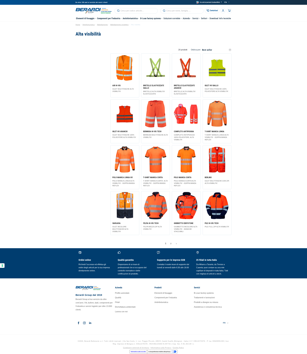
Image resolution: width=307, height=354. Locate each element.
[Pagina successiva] (176, 243)
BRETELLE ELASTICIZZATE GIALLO (153, 86)
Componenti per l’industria (165, 298)
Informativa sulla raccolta (138, 351)
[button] (86, 18)
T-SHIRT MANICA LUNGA (214, 131)
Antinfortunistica (89, 25)
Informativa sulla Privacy (161, 348)
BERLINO (208, 177)
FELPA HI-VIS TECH (151, 223)
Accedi (210, 2)
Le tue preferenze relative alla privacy (159, 351)
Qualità (118, 298)
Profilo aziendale (122, 293)
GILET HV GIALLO (211, 85)
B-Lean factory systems (204, 293)
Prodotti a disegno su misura (206, 302)
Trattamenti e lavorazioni (204, 298)
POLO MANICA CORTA (182, 177)
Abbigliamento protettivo (119, 25)
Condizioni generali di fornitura (136, 348)
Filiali (117, 302)
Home (78, 25)
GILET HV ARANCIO (120, 131)
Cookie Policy (178, 348)
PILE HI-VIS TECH (211, 223)
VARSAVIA (116, 223)
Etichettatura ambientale (125, 307)
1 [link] (165, 243)
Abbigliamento (102, 25)
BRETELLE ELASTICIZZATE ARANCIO (184, 86)
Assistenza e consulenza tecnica (208, 307)
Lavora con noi (121, 311)
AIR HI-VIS (116, 85)
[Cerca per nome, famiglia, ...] (118, 10)
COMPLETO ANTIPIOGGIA (184, 131)
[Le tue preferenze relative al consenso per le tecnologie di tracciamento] (2, 265)
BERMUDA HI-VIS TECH (152, 131)
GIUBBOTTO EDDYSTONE (183, 223)
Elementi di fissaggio (163, 293)
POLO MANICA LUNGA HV (122, 177)
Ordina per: (196, 50)
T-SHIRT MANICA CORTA (153, 177)
